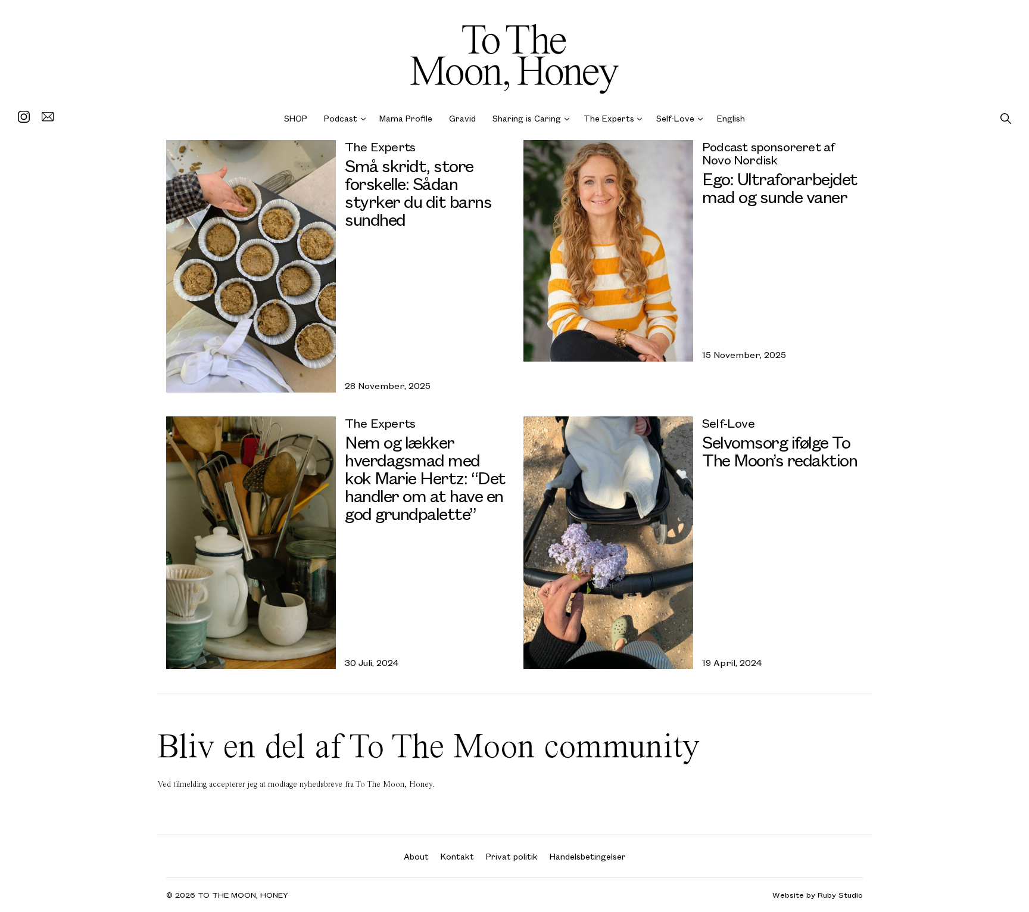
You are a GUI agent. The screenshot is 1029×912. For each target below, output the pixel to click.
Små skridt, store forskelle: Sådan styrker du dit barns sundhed (418, 192)
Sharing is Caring (526, 118)
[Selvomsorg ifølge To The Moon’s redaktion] (608, 542)
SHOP (295, 118)
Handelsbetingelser (588, 856)
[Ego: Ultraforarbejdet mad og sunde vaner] (608, 251)
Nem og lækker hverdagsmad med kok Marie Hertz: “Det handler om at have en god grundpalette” (425, 477)
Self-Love (675, 118)
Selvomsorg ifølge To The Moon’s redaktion (779, 450)
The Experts (609, 118)
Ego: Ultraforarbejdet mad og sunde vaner (780, 187)
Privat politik (512, 856)
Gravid (462, 118)
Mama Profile (405, 118)
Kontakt (457, 856)
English (731, 118)
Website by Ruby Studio (817, 895)
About (416, 856)
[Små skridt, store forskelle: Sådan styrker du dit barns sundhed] (251, 266)
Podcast (340, 118)
